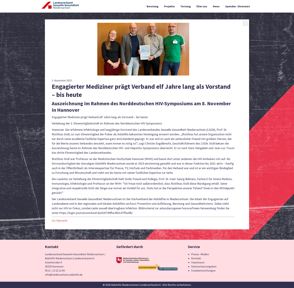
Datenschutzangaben (203, 266)
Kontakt (196, 258)
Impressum (198, 262)
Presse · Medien (200, 254)
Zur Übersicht (60, 220)
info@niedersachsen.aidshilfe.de (64, 274)
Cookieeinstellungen (203, 270)
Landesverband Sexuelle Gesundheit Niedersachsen (60, 7)
